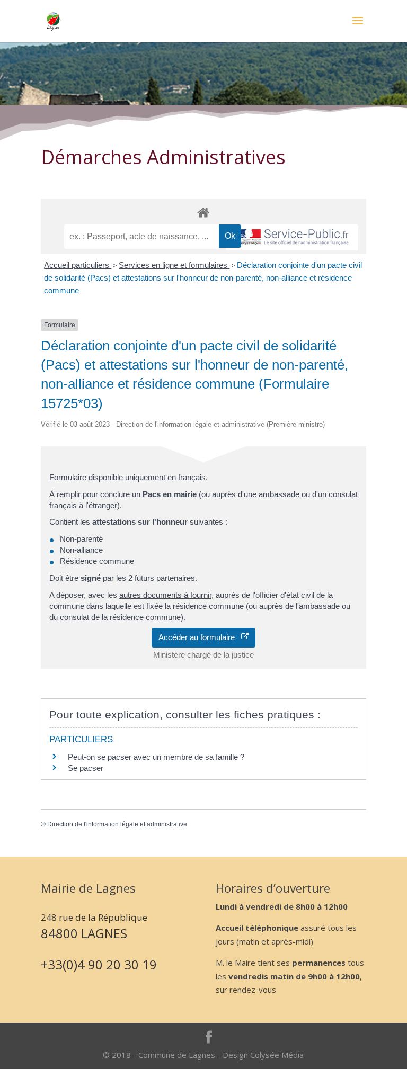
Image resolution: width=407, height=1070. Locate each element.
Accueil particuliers (77, 264)
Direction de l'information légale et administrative (117, 824)
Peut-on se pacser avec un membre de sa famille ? (156, 756)
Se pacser (85, 767)
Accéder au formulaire (199, 637)
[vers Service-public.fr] (292, 237)
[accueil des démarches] (203, 212)
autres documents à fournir (165, 594)
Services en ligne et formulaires (174, 264)
